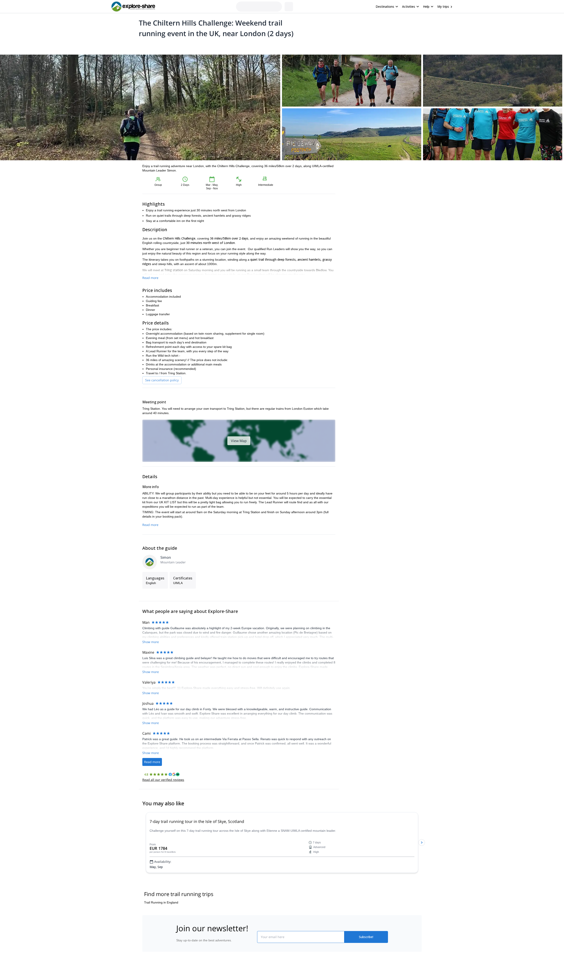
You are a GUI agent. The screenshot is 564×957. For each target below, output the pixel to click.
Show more (150, 642)
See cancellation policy (162, 380)
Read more (150, 278)
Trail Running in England (161, 902)
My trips (443, 6)
